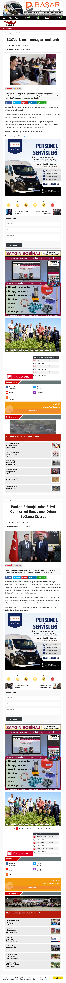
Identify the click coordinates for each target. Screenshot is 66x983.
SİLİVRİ (18, 500)
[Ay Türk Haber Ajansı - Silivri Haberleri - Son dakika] (9, 23)
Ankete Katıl (33, 411)
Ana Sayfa (9, 33)
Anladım (58, 978)
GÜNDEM (18, 33)
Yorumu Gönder (14, 245)
